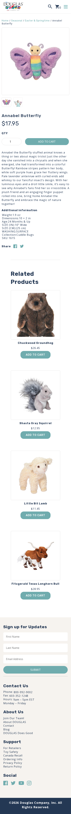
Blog (6, 729)
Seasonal (16, 20)
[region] (35, 787)
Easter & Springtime (37, 20)
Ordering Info (12, 759)
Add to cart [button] (35, 354)
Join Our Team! (13, 718)
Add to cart (47, 141)
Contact (8, 725)
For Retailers (12, 748)
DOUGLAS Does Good (18, 733)
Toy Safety (10, 752)
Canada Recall (12, 755)
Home (5, 20)
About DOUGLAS (14, 722)
